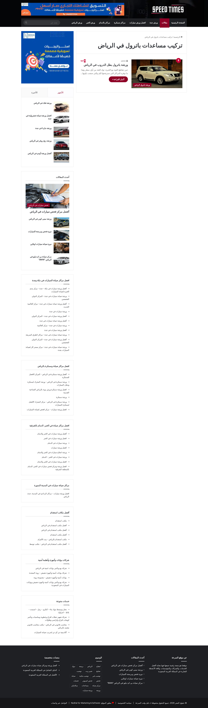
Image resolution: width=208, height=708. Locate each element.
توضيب (79, 671)
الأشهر (60, 92)
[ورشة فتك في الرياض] (61, 107)
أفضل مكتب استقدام (58, 535)
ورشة (98, 690)
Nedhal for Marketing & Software (85, 703)
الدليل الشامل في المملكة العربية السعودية (40, 670)
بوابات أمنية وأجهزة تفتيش (56, 577)
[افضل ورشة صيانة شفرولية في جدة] (61, 119)
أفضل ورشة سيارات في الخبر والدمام (52, 434)
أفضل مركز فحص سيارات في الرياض (49, 211)
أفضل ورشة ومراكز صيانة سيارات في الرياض (39, 665)
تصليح (98, 671)
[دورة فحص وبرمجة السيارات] (61, 235)
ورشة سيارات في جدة (58, 311)
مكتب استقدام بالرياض (57, 539)
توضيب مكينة (84, 676)
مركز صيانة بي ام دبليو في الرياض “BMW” (125, 683)
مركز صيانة (96, 686)
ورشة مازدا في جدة (43, 128)
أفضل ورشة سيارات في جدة (55, 316)
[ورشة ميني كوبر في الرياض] (61, 222)
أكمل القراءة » (118, 79)
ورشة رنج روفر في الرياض (41, 141)
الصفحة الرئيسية (178, 22)
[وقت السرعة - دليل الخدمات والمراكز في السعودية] (168, 9)
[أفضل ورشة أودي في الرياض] (61, 157)
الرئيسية (177, 37)
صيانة (73, 676)
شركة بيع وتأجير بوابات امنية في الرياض (51, 568)
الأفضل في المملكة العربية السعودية (43, 675)
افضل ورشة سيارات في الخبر (55, 438)
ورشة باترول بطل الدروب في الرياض (106, 64)
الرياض (89, 666)
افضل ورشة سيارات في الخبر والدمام (52, 462)
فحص (98, 681)
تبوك (73, 666)
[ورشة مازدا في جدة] (61, 132)
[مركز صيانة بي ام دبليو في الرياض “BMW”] (61, 260)
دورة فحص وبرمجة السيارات (40, 231)
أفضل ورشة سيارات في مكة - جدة (53, 288)
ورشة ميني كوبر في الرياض (40, 219)
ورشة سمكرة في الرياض (57, 382)
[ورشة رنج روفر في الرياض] (61, 144)
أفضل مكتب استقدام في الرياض (54, 525)
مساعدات (85, 686)
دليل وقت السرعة (142, 703)
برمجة (81, 666)
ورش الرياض (77, 22)
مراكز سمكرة (120, 22)
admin (123, 61)
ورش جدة (154, 22)
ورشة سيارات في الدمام (57, 443)
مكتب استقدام (61, 521)
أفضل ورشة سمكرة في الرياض (54, 374)
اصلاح (98, 666)
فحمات (76, 681)
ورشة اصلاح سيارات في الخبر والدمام (52, 452)
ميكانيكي (74, 686)
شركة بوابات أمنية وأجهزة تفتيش (53, 573)
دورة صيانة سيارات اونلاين (41, 244)
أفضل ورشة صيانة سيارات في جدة (53, 304)
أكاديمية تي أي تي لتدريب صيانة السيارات (50, 632)
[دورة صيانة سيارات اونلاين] (61, 248)
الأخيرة (34, 92)
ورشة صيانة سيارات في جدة (56, 296)
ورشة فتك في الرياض (43, 103)
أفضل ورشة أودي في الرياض (40, 153)
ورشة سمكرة (61, 397)
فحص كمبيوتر (87, 681)
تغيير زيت (88, 671)
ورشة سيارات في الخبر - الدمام (54, 457)
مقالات (164, 22)
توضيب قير (96, 676)
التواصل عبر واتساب (59, 703)
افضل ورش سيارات (137, 22)
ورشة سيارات (87, 690)
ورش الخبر (90, 22)
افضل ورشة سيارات (59, 409)
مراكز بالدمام (104, 22)
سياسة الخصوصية (124, 703)
